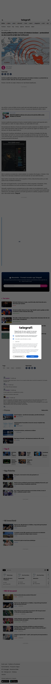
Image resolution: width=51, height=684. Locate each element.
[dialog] (25, 342)
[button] (25, 342)
